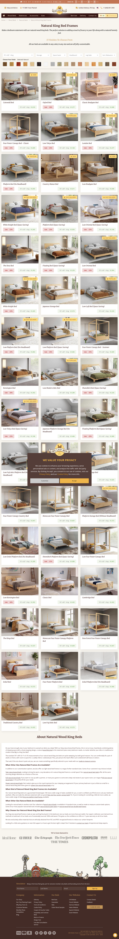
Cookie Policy (62, 474)
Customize (44, 481)
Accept (74, 481)
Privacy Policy (44, 474)
